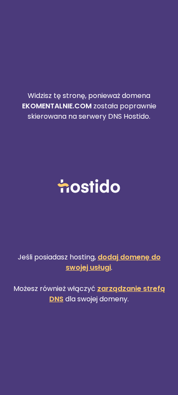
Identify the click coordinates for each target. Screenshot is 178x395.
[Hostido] (89, 186)
